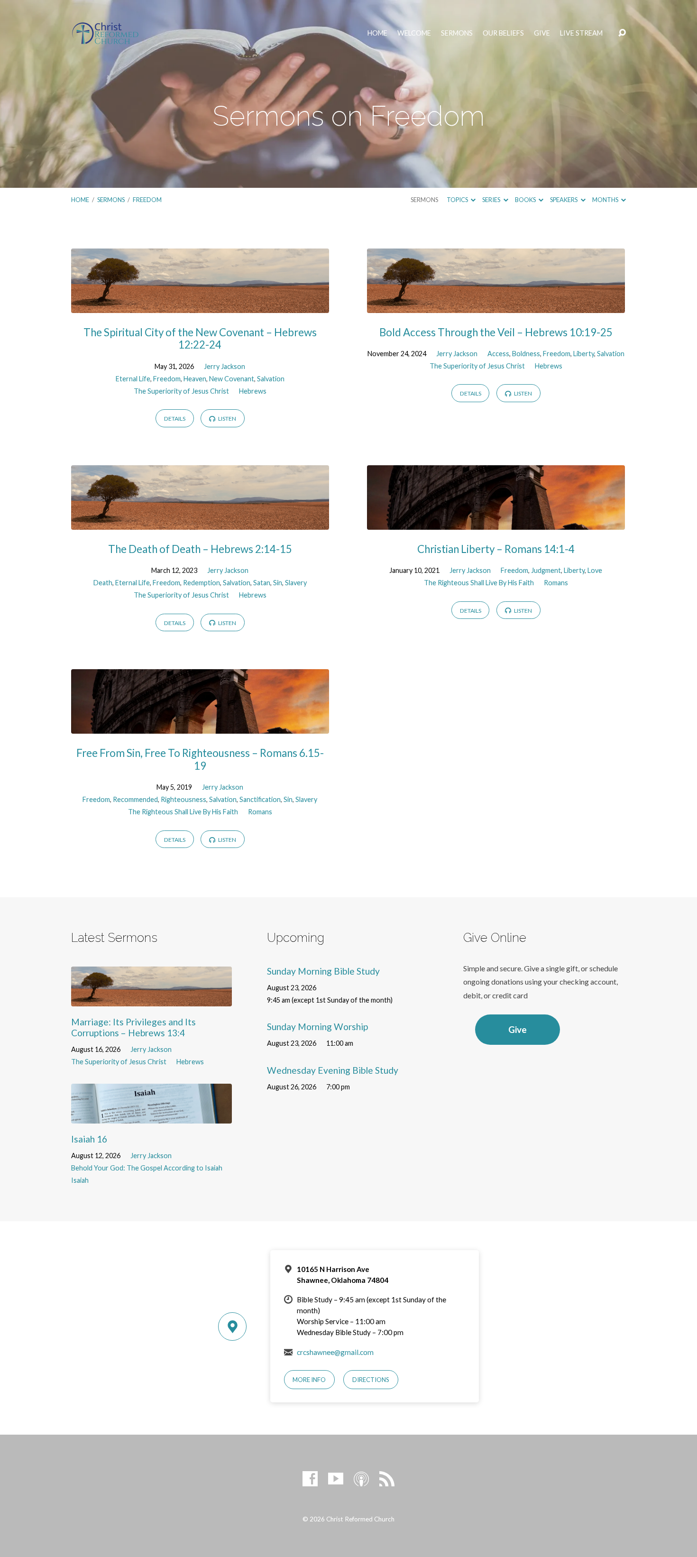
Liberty (583, 354)
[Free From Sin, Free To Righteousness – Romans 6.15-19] (200, 726)
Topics (458, 199)
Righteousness (183, 799)
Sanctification (260, 799)
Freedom (147, 199)
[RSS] (386, 1478)
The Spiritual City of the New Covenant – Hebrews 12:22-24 (200, 338)
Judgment (546, 570)
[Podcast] (361, 1478)
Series (491, 199)
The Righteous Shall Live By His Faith (479, 583)
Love (594, 570)
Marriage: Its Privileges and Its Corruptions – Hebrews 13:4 (133, 1027)
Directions (370, 1379)
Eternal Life (133, 379)
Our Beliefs (503, 33)
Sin (277, 583)
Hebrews (252, 391)
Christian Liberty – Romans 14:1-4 (496, 549)
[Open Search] (622, 33)
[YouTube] (335, 1478)
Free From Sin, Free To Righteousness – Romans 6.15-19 (200, 759)
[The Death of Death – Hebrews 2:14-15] (200, 522)
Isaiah (80, 1180)
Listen (226, 418)
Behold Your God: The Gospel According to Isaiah (146, 1168)
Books (526, 199)
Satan (261, 583)
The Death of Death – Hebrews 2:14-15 (200, 549)
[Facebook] (310, 1478)
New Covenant (231, 379)
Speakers (564, 199)
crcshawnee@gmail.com (335, 1352)
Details (174, 418)
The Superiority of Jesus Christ (181, 391)
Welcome (414, 33)
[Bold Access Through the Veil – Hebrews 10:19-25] (496, 305)
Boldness (526, 354)
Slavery (296, 583)
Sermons (457, 33)
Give (542, 33)
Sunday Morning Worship (317, 1026)
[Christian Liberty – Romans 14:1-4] (496, 522)
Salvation (270, 379)
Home (377, 33)
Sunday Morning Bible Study (323, 971)
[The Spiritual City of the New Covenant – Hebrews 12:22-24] (200, 305)
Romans (556, 583)
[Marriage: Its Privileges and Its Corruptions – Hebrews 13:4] (151, 999)
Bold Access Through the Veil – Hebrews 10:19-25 (496, 332)
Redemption (201, 583)
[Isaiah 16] (151, 1116)
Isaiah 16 (89, 1138)
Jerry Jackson (224, 366)
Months (605, 199)
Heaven (194, 379)
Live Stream (581, 33)
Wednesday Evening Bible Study (332, 1070)
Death (102, 583)
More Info (309, 1379)
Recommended (135, 799)
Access (498, 354)
